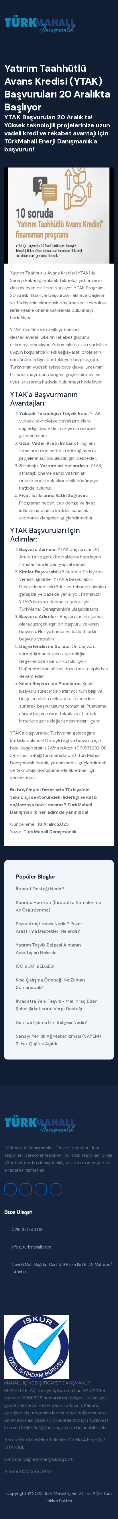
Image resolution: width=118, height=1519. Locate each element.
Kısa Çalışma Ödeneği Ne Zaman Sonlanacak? (50, 983)
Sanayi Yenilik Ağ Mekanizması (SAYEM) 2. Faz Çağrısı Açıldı (58, 1040)
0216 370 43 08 (27, 1229)
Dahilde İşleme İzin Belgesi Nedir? (51, 1022)
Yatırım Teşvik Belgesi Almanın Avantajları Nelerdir (48, 948)
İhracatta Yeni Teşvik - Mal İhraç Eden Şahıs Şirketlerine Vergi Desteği (57, 1005)
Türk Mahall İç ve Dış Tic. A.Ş (71, 1493)
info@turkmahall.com (52, 755)
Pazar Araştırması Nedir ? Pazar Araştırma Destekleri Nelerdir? (49, 927)
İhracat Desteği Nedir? (40, 889)
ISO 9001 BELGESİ (35, 966)
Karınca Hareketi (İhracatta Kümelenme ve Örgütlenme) (58, 906)
